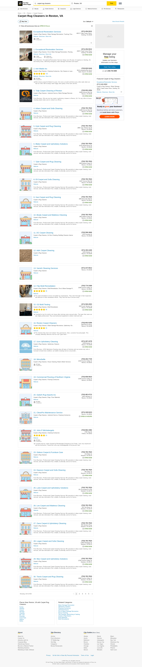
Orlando (112, 644)
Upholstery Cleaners (70, 325)
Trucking (66, 34)
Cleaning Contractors (54, 71)
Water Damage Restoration (55, 34)
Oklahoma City (114, 642)
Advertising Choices (23, 644)
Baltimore (86, 640)
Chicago (86, 646)
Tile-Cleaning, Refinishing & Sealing (69, 614)
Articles (53, 636)
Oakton (22, 619)
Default (88, 21)
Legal (92, 655)
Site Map (53, 642)
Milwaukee (113, 638)
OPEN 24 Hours (45, 26)
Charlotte (86, 644)
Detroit (99, 636)
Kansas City (100, 642)
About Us (20, 636)
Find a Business (55, 638)
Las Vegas (100, 644)
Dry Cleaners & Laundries (67, 71)
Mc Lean (22, 614)
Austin (85, 638)
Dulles (21, 621)
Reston (29, 13)
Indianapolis (100, 640)
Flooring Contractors (74, 52)
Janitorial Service (53, 93)
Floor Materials (55, 397)
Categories (54, 644)
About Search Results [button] (118, 21)
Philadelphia (113, 646)
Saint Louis (113, 649)
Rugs (49, 397)
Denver (86, 649)
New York (113, 640)
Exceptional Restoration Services (47, 32)
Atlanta (86, 636)
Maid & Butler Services (64, 362)
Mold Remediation (53, 288)
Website (36, 36)
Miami (112, 636)
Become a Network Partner (25, 646)
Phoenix (112, 648)
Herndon (22, 611)
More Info (48, 36)
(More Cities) (96, 632)
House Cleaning (52, 362)
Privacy (48, 655)
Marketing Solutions (23, 648)
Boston (86, 642)
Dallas (85, 648)
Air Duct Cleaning (53, 235)
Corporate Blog (22, 642)
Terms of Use (85, 655)
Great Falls (23, 618)
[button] (120, 3)
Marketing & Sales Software (26, 649)
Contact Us (21, 638)
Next (92, 594)
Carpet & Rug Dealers (64, 616)
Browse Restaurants (56, 646)
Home (19, 13)
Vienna (22, 610)
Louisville (99, 648)
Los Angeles (100, 646)
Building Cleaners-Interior (65, 235)
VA (24, 13)
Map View (24, 21)
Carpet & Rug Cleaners (40, 34)
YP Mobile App (55, 640)
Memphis (99, 649)
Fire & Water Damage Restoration (57, 52)
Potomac (22, 616)
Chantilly (22, 613)
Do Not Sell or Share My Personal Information (66, 655)
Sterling (22, 608)
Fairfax (22, 607)
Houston (99, 638)
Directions (42, 36)
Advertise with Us (23, 640)
